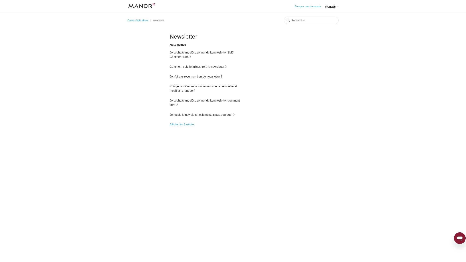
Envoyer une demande (308, 6)
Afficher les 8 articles (182, 124)
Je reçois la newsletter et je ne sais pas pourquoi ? (202, 114)
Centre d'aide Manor (137, 20)
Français (330, 6)
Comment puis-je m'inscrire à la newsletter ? (198, 66)
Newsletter (178, 45)
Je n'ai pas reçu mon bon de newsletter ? (196, 76)
